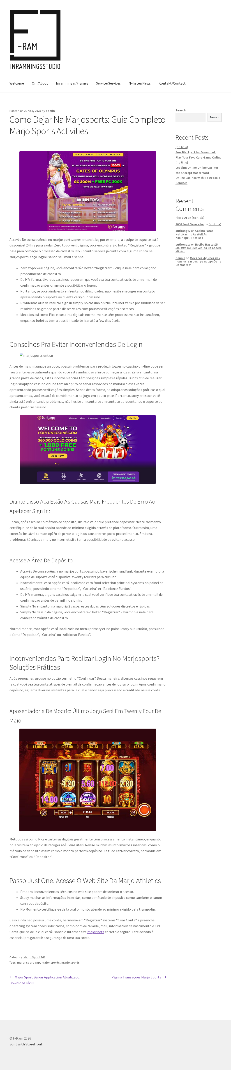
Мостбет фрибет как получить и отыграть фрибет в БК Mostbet (198, 261)
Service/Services (108, 83)
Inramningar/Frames (72, 83)
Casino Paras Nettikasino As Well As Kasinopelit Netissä (194, 234)
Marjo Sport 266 (34, 957)
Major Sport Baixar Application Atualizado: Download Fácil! (44, 980)
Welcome (16, 83)
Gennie (180, 258)
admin (50, 111)
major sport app (28, 962)
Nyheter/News (140, 83)
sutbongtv (183, 231)
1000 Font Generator (190, 224)
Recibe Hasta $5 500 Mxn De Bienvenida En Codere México (199, 247)
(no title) (182, 147)
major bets (95, 932)
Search (181, 110)
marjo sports (70, 962)
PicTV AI (181, 218)
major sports (51, 962)
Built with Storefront (25, 1044)
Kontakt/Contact (172, 83)
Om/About (40, 83)
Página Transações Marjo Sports (136, 977)
